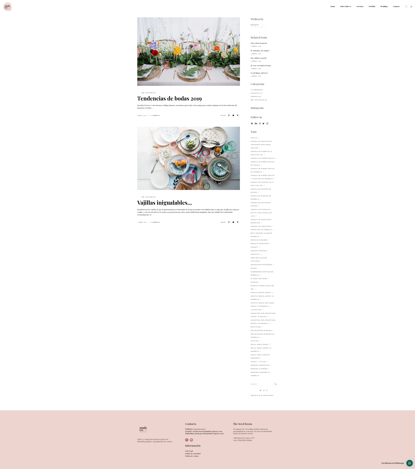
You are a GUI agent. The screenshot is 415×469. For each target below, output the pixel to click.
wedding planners (259, 369)
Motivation (256, 327)
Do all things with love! (259, 73)
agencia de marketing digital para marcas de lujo (261, 213)
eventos (254, 282)
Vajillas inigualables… (164, 202)
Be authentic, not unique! (260, 51)
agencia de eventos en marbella (261, 197)
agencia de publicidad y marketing (261, 221)
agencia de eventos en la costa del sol (262, 184)
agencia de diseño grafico (263, 158)
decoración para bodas (261, 264)
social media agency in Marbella (261, 349)
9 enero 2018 (256, 46)
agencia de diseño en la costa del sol (261, 153)
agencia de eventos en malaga (261, 190)
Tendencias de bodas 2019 (169, 98)
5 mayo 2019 (142, 115)
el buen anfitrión (259, 278)
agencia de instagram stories (261, 204)
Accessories (256, 90)
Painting (255, 341)
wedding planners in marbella (260, 374)
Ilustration (256, 310)
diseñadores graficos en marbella (262, 273)
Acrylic (254, 138)
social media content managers (260, 356)
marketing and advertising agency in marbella (263, 321)
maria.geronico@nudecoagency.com (208, 433)
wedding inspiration (260, 365)
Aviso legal (189, 451)
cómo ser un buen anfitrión (259, 259)
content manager (259, 250)
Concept (254, 247)
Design (254, 268)
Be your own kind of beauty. (261, 65)
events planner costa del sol (263, 287)
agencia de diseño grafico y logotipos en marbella (263, 177)
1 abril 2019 (142, 222)
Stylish (262, 361)
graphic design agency (261, 292)
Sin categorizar (148, 93)
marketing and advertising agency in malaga (263, 315)
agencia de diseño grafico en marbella (263, 170)
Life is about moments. (259, 43)
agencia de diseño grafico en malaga (263, 163)
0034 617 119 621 (199, 429)
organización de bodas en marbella (263, 335)
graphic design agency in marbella (262, 297)
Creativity (255, 93)
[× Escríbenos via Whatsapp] (409, 463)
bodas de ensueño (259, 240)
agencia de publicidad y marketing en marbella (261, 228)
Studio (254, 361)
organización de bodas (261, 330)
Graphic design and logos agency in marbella (262, 304)
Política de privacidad (193, 453)
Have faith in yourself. (259, 58)
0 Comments (155, 115)
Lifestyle (255, 96)
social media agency (260, 344)
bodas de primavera (260, 243)
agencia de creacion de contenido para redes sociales (261, 145)
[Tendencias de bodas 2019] (188, 51)
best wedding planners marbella (261, 234)
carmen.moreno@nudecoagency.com (207, 431)
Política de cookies (192, 456)
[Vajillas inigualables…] (188, 158)
